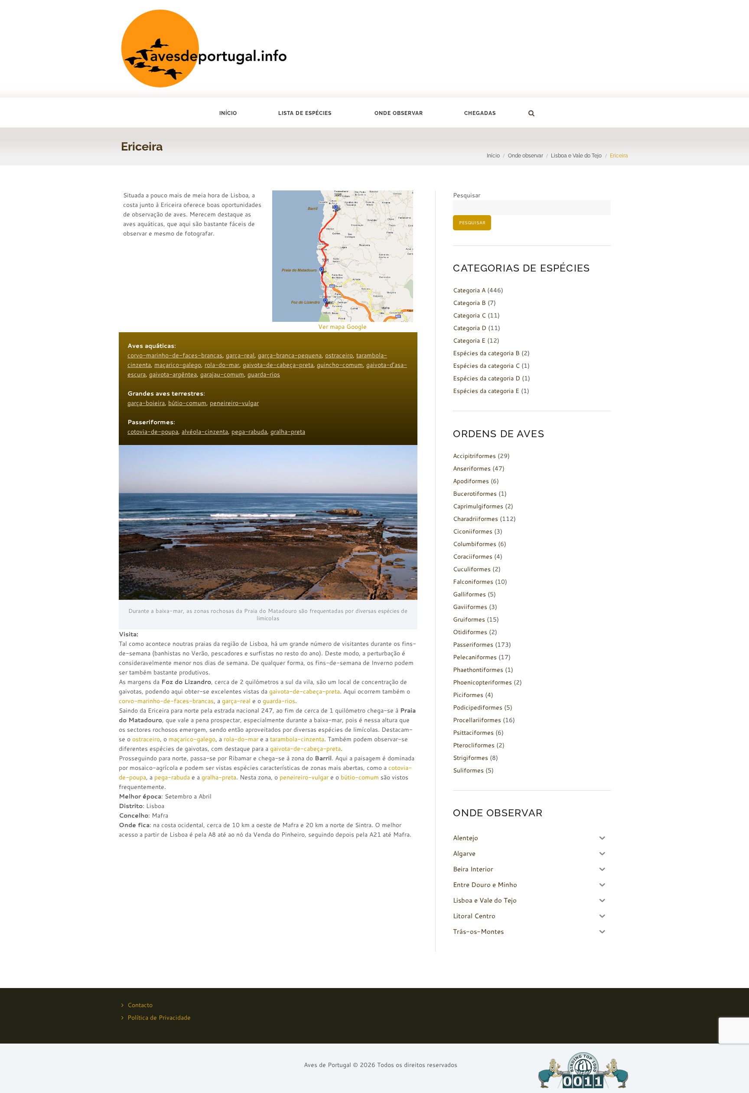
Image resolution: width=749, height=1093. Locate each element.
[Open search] (531, 113)
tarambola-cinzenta (297, 739)
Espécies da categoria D (486, 378)
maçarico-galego (177, 364)
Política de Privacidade (159, 1017)
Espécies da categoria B (486, 353)
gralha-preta (287, 431)
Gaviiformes (470, 606)
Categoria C (469, 315)
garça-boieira (146, 403)
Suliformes (468, 770)
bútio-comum (187, 403)
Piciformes (468, 694)
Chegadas (480, 113)
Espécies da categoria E (486, 390)
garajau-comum (222, 374)
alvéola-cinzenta (205, 431)
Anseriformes (472, 468)
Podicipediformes (477, 707)
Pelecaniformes (475, 657)
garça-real (240, 355)
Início (228, 113)
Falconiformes (473, 581)
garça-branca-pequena (290, 355)
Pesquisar (466, 195)
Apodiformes (471, 481)
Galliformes (469, 594)
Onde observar (525, 155)
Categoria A (469, 290)
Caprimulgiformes (478, 506)
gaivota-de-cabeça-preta (278, 364)
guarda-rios (263, 374)
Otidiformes (470, 632)
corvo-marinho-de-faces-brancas (174, 355)
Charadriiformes (475, 518)
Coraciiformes (472, 556)
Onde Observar (398, 113)
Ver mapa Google (342, 326)
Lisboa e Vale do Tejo (576, 155)
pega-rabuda (249, 431)
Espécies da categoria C (486, 365)
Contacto (140, 1005)
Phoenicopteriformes (482, 682)
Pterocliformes (474, 745)
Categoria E (469, 340)
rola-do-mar (222, 364)
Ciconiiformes (472, 531)
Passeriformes (473, 644)
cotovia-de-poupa (152, 431)
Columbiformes (474, 544)
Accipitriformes (474, 456)
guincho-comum (340, 364)
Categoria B (469, 302)
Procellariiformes (477, 720)
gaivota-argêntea (173, 374)
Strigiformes (470, 757)
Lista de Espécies (305, 113)
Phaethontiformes (478, 669)
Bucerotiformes (475, 493)
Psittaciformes (473, 732)
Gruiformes (469, 619)
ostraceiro (339, 355)
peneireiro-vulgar (234, 403)
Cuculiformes (472, 569)
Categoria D (469, 328)
